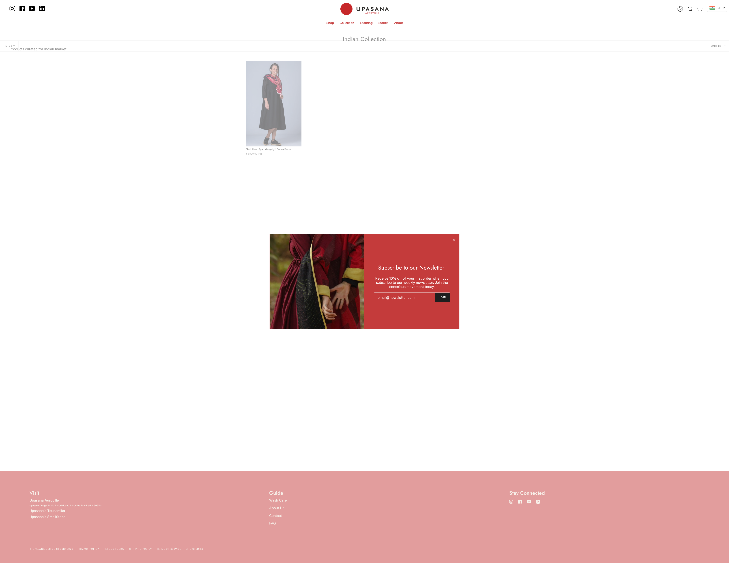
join (442, 297)
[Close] (454, 240)
